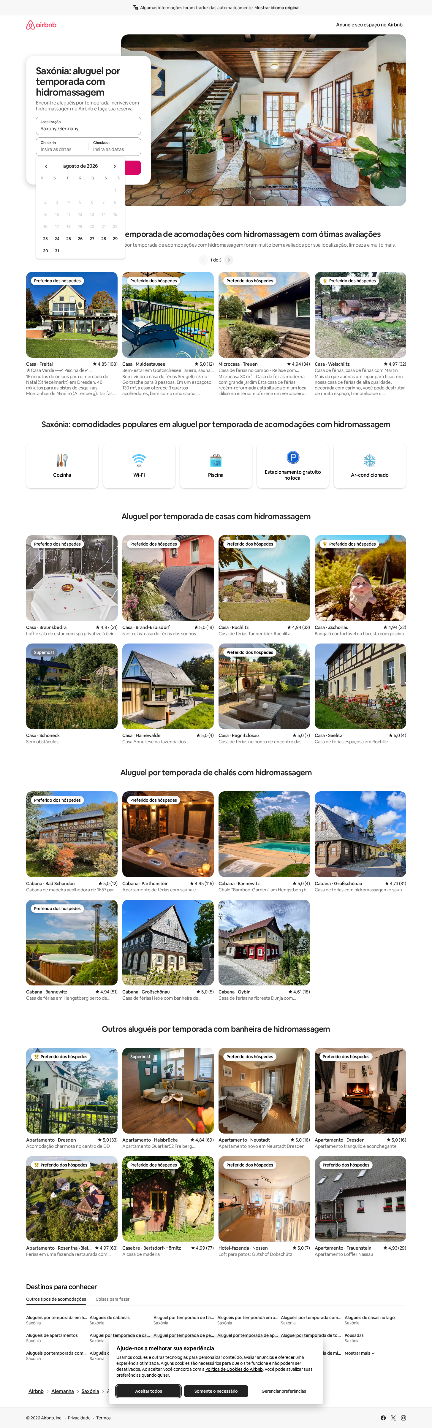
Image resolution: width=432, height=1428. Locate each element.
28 (103, 238)
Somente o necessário (216, 1391)
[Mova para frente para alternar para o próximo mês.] (114, 166)
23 (45, 238)
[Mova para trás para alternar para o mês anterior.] (46, 166)
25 (68, 238)
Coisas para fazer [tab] (112, 1299)
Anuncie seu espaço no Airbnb (369, 25)
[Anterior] (203, 260)
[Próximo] (228, 260)
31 (57, 250)
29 (115, 238)
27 (92, 238)
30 (45, 250)
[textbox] (62, 149)
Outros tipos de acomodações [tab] (56, 1299)
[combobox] (88, 128)
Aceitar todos (148, 1391)
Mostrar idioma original (276, 7)
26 (80, 238)
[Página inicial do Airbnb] (41, 24)
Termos (103, 1418)
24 (57, 238)
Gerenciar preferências (284, 1391)
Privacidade (79, 1418)
